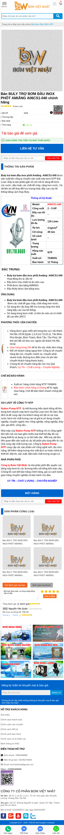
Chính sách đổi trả (9, 729)
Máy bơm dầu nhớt (21, 24)
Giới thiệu (5, 715)
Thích (15, 615)
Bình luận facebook (42, 585)
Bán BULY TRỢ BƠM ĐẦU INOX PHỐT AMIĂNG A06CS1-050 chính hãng (46, 575)
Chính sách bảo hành (11, 734)
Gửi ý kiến (50, 596)
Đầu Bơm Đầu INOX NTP (42, 24)
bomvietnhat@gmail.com (21, 764)
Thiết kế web (34, 823)
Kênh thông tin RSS (10, 743)
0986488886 (22, 755)
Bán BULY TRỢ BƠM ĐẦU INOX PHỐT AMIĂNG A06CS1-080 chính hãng (15, 543)
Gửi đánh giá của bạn (15, 585)
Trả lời (5, 615)
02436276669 (25, 760)
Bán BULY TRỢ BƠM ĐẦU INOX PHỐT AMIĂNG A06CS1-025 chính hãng (15, 575)
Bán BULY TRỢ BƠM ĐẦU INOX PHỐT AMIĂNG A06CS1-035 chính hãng (46, 543)
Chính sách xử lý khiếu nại (13, 739)
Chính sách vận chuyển (12, 724)
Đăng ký (56, 693)
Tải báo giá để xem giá (19, 133)
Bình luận (18, 106)
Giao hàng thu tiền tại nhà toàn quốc (28, 140)
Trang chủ (6, 24)
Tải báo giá (58, 112)
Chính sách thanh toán (11, 719)
